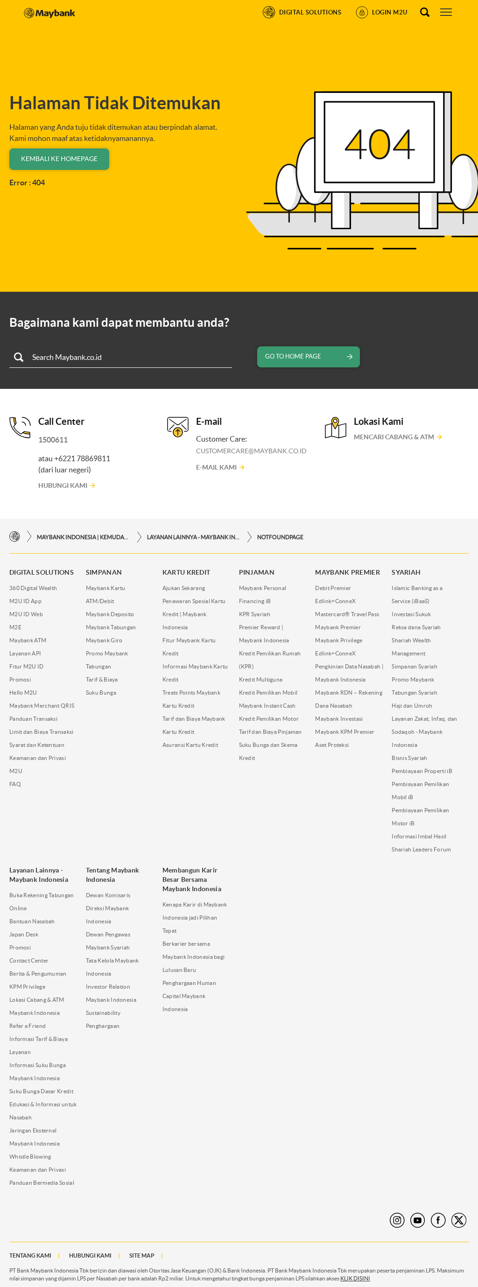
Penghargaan (103, 1026)
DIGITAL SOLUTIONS (41, 572)
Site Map (142, 1255)
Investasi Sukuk (411, 614)
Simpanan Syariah (414, 666)
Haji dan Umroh (412, 706)
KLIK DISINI (355, 1278)
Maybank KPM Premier (344, 732)
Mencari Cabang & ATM (394, 437)
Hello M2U (23, 692)
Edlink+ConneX (335, 601)
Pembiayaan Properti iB (422, 771)
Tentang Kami (30, 1255)
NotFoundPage (280, 537)
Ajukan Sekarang (183, 588)
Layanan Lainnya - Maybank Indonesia (193, 537)
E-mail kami (216, 467)
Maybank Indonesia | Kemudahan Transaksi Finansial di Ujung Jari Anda (83, 537)
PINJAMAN (256, 572)
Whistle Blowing (30, 1156)
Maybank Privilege (338, 640)
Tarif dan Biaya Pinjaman (270, 732)
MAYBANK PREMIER (347, 572)
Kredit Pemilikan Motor (269, 719)
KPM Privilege (27, 987)
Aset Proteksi (332, 745)
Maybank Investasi (339, 719)
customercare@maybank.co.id (251, 451)
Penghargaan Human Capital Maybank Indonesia (189, 996)
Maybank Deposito (110, 614)
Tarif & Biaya (102, 679)
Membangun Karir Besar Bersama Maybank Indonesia (191, 879)
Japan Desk (23, 934)
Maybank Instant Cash (267, 706)
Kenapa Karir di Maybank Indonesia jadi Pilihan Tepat (194, 917)
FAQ (15, 784)
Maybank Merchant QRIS (41, 706)
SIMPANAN (104, 572)
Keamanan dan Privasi (37, 1170)
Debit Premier (333, 588)
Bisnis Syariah (409, 758)
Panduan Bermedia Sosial (41, 1183)
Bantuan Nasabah (32, 921)
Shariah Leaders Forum (421, 849)
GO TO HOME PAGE (293, 356)
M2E (15, 627)
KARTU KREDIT (186, 572)
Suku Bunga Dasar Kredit (41, 1091)
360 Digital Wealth (33, 588)
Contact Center (29, 960)
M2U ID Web (26, 614)
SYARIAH (406, 572)
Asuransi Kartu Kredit (190, 745)
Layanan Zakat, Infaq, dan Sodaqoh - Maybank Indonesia (424, 732)
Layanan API (25, 653)
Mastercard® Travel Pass (347, 614)
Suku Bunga (101, 692)
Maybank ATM (27, 640)
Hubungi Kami (62, 485)
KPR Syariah (254, 614)
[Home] (14, 536)
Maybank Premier (338, 627)
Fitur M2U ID (26, 666)
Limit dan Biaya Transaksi (41, 732)
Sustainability (103, 1013)
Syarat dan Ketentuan (36, 745)
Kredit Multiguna (261, 679)
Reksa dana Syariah (416, 627)
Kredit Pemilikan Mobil (268, 692)
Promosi (20, 679)
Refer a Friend (27, 1026)
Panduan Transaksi (33, 719)
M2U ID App (25, 601)
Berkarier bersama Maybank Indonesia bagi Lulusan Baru (193, 957)
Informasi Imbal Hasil (419, 836)
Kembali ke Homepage (59, 158)
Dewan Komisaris (108, 895)
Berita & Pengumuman (38, 974)
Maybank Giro (104, 640)
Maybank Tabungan (111, 627)
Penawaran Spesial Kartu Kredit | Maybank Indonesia (194, 614)
